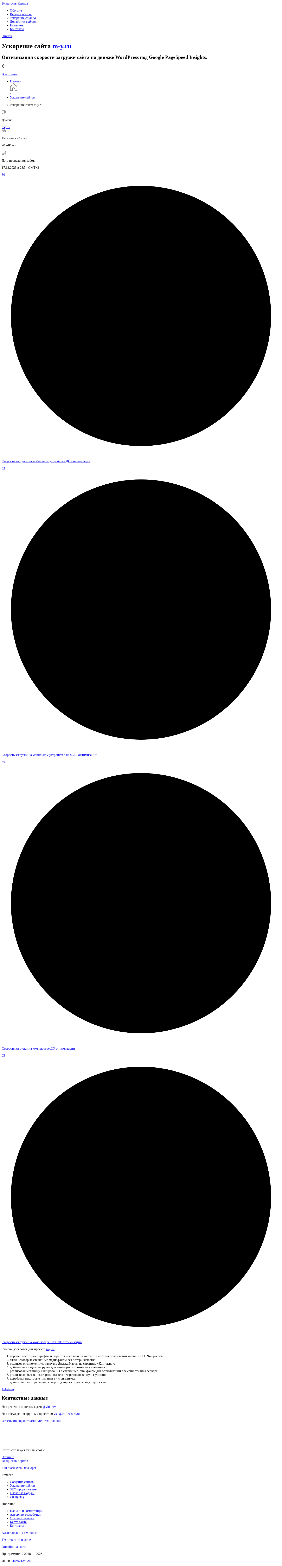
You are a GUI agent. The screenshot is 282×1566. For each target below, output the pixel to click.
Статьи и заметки (22, 1518)
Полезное (16, 25)
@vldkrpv (49, 1406)
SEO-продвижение (23, 1489)
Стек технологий (49, 1420)
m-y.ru (61, 46)
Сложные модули (22, 1493)
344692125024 (21, 1560)
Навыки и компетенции (27, 1511)
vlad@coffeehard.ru (67, 1413)
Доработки (23, 21)
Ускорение (23, 18)
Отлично (8, 1457)
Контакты (17, 29)
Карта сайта (18, 1522)
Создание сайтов (22, 1482)
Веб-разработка (21, 14)
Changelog (17, 1496)
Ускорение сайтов (22, 1485)
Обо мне (16, 10)
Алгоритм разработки (25, 1514)
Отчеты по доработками (19, 1420)
